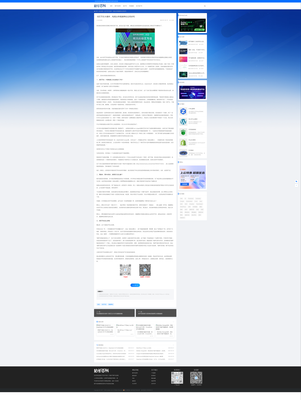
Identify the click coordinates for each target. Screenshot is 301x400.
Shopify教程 (192, 140)
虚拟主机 (187, 215)
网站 (181, 212)
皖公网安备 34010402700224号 (132, 390)
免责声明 (153, 381)
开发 (133, 378)
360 (181, 198)
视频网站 (161, 57)
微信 (201, 206)
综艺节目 (154, 25)
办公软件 (134, 383)
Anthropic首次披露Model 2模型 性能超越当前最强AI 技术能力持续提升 (111, 356)
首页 (111, 6)
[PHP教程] (183, 153)
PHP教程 (191, 150)
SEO (181, 204)
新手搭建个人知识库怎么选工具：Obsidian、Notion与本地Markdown (197, 41)
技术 (186, 209)
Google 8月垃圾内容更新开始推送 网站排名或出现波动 (149, 353)
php (201, 201)
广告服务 (153, 373)
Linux (196, 201)
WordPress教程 (193, 119)
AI (185, 198)
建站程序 (134, 375)
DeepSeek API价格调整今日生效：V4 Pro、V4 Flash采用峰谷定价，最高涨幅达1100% (151, 359)
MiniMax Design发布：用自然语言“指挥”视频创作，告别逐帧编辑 (165, 333)
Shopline (192, 204)
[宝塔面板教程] (183, 132)
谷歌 (200, 215)
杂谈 (197, 209)
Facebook (190, 198)
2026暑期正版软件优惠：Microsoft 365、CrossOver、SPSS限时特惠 (145, 333)
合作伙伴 (153, 383)
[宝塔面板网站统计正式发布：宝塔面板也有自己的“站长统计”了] (183, 66)
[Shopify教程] (183, 142)
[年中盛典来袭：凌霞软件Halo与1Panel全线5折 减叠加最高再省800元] (183, 59)
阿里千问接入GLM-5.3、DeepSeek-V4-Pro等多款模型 (105, 331)
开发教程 (131, 6)
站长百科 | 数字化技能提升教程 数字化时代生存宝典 (107, 1)
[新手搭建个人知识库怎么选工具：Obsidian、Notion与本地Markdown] (183, 43)
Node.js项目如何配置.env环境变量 (197, 73)
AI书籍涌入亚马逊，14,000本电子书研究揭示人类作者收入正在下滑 (111, 359)
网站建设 (194, 212)
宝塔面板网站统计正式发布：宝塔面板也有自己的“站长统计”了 (197, 65)
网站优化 (187, 212)
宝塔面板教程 (192, 129)
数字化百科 (118, 6)
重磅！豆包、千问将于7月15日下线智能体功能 (197, 50)
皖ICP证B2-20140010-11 (147, 390)
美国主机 (201, 212)
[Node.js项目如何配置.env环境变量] (183, 74)
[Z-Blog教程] (183, 111)
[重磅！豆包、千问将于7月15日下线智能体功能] (183, 51)
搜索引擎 (192, 209)
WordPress (183, 206)
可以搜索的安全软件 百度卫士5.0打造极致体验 (109, 313)
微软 (181, 209)
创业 (98, 304)
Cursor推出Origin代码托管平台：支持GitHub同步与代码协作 (111, 353)
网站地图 (153, 378)
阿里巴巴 (182, 217)
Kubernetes (189, 201)
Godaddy (198, 198)
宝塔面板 (195, 206)
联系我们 (153, 375)
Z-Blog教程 (192, 108)
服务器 (134, 381)
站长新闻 (101, 11)
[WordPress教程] (183, 121)
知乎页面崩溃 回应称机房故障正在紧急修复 (150, 313)
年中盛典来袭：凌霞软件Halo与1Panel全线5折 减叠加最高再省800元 (197, 58)
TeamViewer (199, 204)
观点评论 (194, 215)
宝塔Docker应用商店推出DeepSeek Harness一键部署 (149, 356)
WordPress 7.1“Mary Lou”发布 (124, 331)
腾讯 (181, 215)
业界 (189, 206)
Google (182, 201)
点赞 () (136, 285)
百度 (202, 209)
